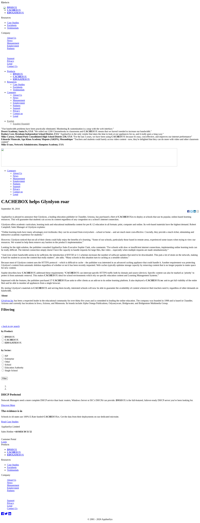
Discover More (8, 405)
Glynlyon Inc (7, 300)
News (9, 40)
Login (4, 442)
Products (11, 71)
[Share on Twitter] (191, 211)
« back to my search (10, 326)
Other (7, 361)
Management (13, 43)
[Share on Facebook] (188, 211)
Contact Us (12, 66)
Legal (9, 63)
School (7, 364)
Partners (10, 48)
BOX (12, 7)
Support (10, 58)
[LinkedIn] (9, 513)
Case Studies (13, 22)
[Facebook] (2, 513)
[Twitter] (6, 513)
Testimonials (13, 28)
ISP (6, 356)
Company (11, 92)
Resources (12, 82)
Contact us (18, 113)
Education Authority (13, 367)
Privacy (10, 61)
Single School (11, 370)
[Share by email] (197, 211)
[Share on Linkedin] (194, 211)
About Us (11, 38)
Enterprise (9, 359)
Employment (13, 46)
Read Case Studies (9, 421)
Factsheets (12, 25)
